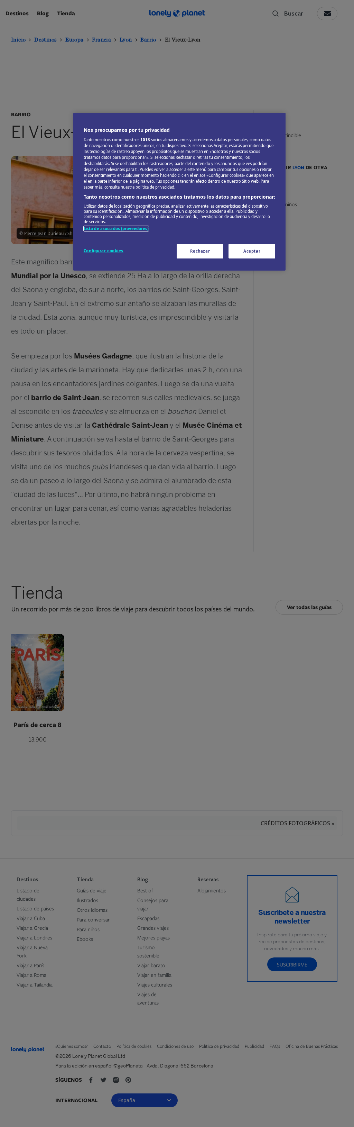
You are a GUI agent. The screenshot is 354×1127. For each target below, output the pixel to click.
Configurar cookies (103, 250)
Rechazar (200, 251)
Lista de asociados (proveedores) (116, 228)
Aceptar (251, 251)
